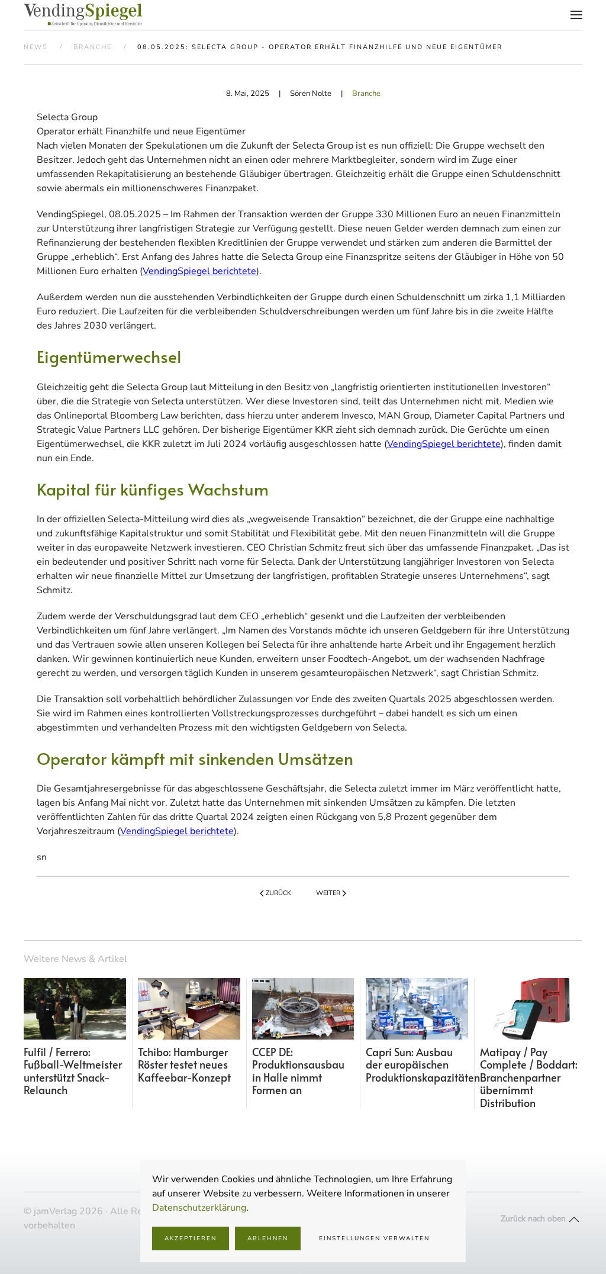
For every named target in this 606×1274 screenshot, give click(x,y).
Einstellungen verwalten (374, 1238)
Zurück (278, 893)
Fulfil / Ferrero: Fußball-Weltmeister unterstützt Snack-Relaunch (73, 1071)
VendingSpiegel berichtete (199, 271)
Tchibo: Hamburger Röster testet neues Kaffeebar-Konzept (184, 1064)
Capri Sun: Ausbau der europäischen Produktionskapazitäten (423, 1064)
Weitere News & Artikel (75, 959)
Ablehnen (267, 1238)
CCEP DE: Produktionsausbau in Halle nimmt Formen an (298, 1071)
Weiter (328, 893)
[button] (576, 15)
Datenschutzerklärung (199, 1207)
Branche (366, 93)
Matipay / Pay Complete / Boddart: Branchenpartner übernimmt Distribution (529, 1077)
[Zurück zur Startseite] (83, 15)
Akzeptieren (191, 1238)
